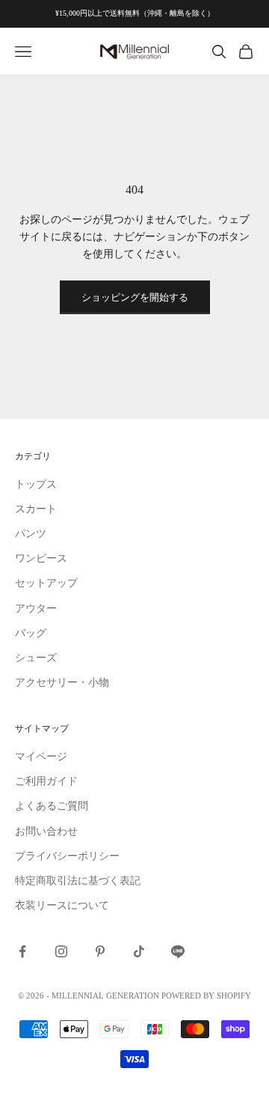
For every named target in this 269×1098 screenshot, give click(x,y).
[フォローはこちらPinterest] (100, 951)
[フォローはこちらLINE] (177, 951)
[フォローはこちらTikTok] (139, 951)
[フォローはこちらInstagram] (61, 951)
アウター (36, 608)
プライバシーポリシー (67, 856)
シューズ (36, 657)
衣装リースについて (62, 905)
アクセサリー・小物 (62, 682)
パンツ (30, 533)
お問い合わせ (46, 831)
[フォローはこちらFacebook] (22, 951)
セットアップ (46, 583)
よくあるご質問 (51, 806)
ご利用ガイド (46, 781)
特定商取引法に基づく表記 (77, 880)
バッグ (30, 633)
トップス (36, 484)
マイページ (41, 756)
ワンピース (41, 558)
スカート (36, 509)
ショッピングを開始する (134, 297)
